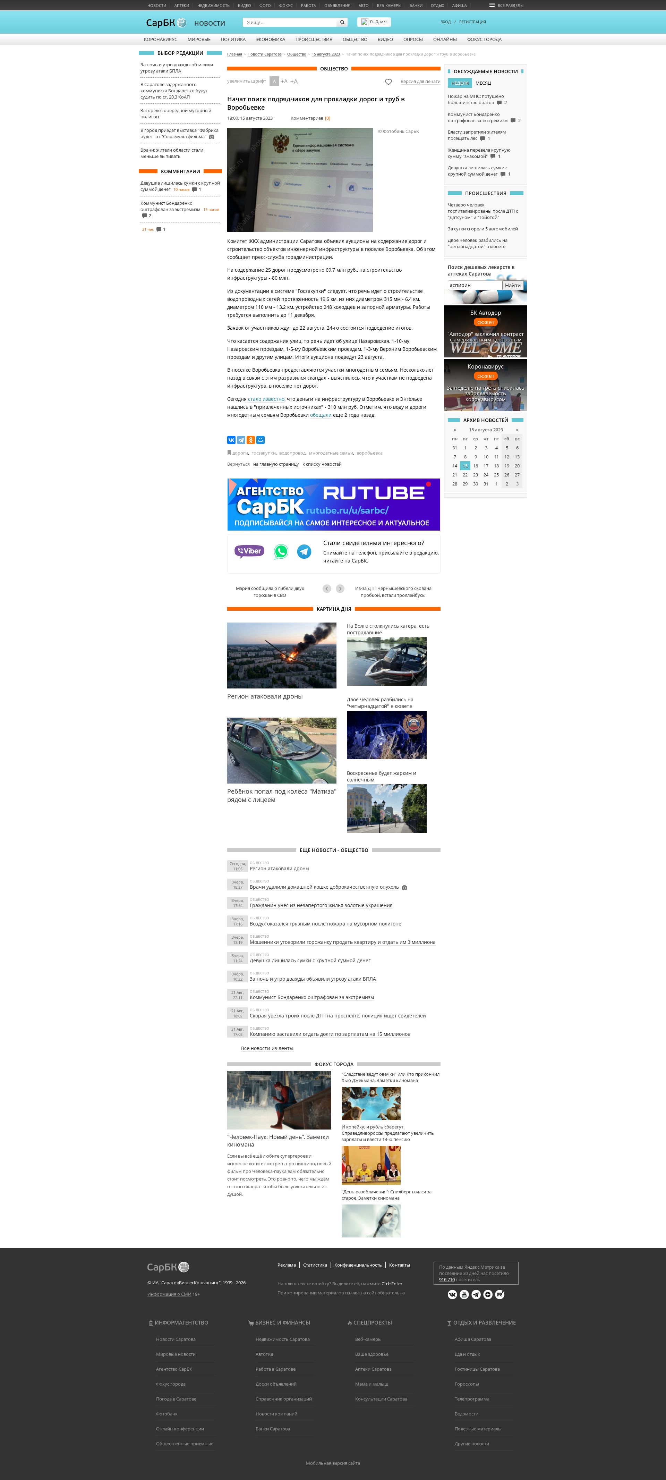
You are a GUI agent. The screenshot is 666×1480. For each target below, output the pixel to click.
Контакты (399, 1265)
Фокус (286, 5)
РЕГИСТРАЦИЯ (472, 21)
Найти (513, 285)
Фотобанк (167, 1414)
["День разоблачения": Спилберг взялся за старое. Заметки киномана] (391, 1221)
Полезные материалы (478, 1429)
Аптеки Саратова (373, 1369)
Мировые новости (176, 1354)
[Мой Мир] (260, 440)
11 (496, 457)
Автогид (264, 1354)
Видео (244, 5)
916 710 (447, 1279)
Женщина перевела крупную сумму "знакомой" (479, 153)
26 (506, 475)
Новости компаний (276, 1414)
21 (454, 475)
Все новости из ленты (267, 1048)
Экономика (270, 39)
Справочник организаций (284, 1399)
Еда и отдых (467, 1354)
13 (517, 457)
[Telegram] (241, 440)
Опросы (413, 39)
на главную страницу (276, 464)
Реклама (287, 1265)
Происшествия (314, 39)
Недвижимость (213, 5)
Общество (355, 39)
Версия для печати (421, 81)
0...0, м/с (378, 21)
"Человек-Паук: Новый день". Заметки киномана (278, 1140)
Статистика (315, 1265)
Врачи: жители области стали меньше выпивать (171, 153)
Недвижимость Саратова (283, 1339)
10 (486, 457)
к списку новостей (322, 464)
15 (465, 466)
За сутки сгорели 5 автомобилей (483, 229)
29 (465, 484)
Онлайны (445, 39)
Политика (233, 39)
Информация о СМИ (169, 1294)
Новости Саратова (176, 1339)
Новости (156, 5)
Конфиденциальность (358, 1265)
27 (517, 475)
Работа (308, 5)
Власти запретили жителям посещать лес (477, 135)
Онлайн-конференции (180, 1429)
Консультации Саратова (381, 1399)
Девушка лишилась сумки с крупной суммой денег (310, 960)
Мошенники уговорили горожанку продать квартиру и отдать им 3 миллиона (343, 942)
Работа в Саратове (276, 1369)
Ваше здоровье (371, 1354)
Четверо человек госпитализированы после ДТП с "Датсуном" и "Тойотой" (483, 211)
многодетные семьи (331, 453)
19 (506, 466)
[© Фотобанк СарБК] (300, 180)
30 (475, 484)
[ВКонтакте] (231, 440)
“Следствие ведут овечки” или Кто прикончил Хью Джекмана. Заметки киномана (390, 1077)
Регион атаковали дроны (279, 868)
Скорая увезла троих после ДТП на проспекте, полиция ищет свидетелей (338, 1015)
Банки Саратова (273, 1429)
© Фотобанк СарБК (398, 131)
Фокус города (484, 39)
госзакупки (263, 453)
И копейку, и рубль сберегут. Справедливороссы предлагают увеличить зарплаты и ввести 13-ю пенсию (388, 1133)
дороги (240, 453)
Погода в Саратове (176, 1399)
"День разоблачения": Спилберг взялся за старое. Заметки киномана (387, 1195)
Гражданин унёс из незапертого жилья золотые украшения (321, 905)
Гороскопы (467, 1384)
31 (454, 448)
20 (517, 466)
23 (475, 475)
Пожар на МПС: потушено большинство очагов (476, 99)
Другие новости (472, 1443)
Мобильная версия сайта (333, 1463)
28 (454, 484)
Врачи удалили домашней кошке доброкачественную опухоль (324, 886)
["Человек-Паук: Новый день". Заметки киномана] (279, 1100)
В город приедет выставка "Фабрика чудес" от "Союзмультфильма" (179, 133)
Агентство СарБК (174, 1369)
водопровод (292, 453)
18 (496, 466)
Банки (416, 5)
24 (486, 475)
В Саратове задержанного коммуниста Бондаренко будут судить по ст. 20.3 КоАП (174, 90)
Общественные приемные (184, 1443)
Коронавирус (160, 39)
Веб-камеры (389, 5)
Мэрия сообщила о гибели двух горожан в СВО (270, 591)
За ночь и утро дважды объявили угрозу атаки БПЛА (176, 67)
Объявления (337, 5)
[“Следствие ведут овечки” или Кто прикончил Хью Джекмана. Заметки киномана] (391, 1103)
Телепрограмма (472, 1399)
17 (486, 466)
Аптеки (181, 5)
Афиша (459, 5)
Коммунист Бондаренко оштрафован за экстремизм (170, 206)
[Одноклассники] (251, 440)
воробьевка (370, 453)
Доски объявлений (276, 1384)
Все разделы (510, 5)
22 (465, 475)
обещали (321, 415)
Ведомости (466, 1414)
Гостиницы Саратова (477, 1369)
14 (454, 466)
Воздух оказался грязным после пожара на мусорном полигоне (325, 923)
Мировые (199, 39)
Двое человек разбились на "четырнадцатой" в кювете (477, 243)
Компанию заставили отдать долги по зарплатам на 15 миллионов (330, 1034)
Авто (364, 5)
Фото (265, 5)
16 (475, 466)
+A (284, 81)
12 (506, 457)
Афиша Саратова (473, 1339)
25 (496, 475)
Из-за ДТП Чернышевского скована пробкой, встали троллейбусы (393, 591)
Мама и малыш (371, 1384)
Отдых (437, 5)
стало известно (266, 399)
